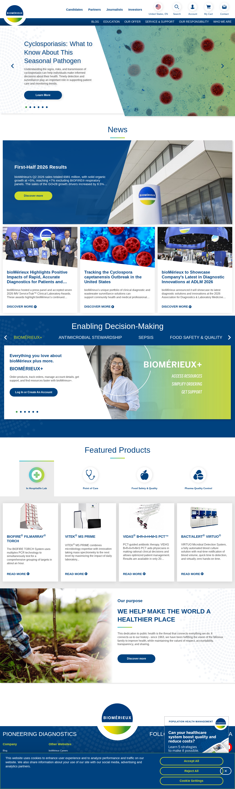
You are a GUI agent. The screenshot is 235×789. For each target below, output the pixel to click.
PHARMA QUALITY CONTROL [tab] (33, 412)
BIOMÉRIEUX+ (26, 368)
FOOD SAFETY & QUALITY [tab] (196, 337)
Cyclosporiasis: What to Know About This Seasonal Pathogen (58, 52)
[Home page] (15, 14)
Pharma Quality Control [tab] (198, 488)
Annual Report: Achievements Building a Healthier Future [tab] (43, 107)
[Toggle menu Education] (121, 22)
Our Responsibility (194, 21)
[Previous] (12, 66)
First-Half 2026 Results (40, 167)
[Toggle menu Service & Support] (176, 22)
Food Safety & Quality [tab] (144, 488)
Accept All (191, 761)
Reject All (191, 771)
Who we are (222, 21)
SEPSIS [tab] (145, 337)
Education (111, 21)
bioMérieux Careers (58, 750)
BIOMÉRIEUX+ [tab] (28, 337)
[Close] (225, 771)
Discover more (33, 195)
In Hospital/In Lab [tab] (36, 488)
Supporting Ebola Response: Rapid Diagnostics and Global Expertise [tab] (30, 107)
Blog (95, 21)
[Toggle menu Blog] (100, 22)
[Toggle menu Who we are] (233, 22)
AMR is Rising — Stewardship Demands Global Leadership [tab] (47, 107)
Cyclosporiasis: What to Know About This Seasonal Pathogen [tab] (26, 107)
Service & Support (159, 21)
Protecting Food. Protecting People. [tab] (38, 107)
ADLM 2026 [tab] (34, 107)
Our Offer (132, 21)
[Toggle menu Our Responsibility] (210, 22)
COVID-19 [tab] (37, 412)
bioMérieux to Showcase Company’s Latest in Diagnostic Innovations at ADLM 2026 (193, 277)
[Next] (222, 66)
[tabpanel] (117, 542)
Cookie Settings (192, 780)
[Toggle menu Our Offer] (142, 22)
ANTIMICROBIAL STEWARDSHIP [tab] (90, 337)
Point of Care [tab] (90, 488)
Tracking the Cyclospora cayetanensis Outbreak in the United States (113, 277)
